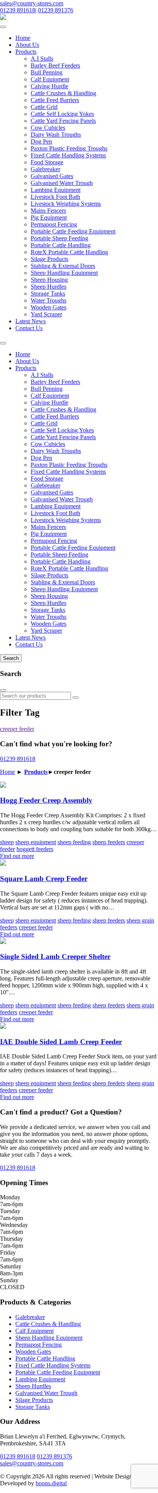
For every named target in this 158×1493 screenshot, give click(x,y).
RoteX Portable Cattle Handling (69, 252)
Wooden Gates (48, 307)
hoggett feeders (34, 849)
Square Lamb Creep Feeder (43, 879)
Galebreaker (45, 169)
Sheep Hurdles (48, 286)
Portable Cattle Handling (61, 245)
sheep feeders (108, 842)
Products (25, 51)
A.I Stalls (42, 58)
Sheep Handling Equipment (64, 273)
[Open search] (3, 343)
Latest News (30, 321)
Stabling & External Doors (63, 266)
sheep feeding (74, 842)
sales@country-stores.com (31, 3)
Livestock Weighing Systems (66, 203)
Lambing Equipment (56, 190)
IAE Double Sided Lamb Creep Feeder (61, 1042)
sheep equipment (35, 842)
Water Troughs (48, 300)
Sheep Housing (49, 279)
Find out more (17, 856)
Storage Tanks (48, 293)
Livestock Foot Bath (55, 196)
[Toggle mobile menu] (3, 27)
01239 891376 (55, 10)
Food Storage (47, 162)
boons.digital (51, 1483)
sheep (7, 842)
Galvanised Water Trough (62, 183)
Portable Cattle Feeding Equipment (73, 231)
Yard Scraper (46, 314)
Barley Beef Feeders (55, 65)
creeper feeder (17, 729)
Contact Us (29, 328)
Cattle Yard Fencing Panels (63, 120)
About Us (27, 44)
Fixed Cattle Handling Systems (68, 155)
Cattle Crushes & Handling (63, 93)
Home (22, 38)
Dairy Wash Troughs (56, 134)
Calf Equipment (50, 79)
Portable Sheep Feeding (59, 238)
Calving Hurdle (49, 86)
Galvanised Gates (52, 176)
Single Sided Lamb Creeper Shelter (55, 956)
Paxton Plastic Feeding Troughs (69, 148)
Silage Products (49, 259)
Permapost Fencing (54, 224)
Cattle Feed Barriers (55, 100)
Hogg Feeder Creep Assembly (46, 800)
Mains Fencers (48, 210)
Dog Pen (41, 141)
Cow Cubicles (48, 127)
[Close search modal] (3, 690)
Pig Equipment (49, 217)
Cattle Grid (44, 107)
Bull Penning (47, 72)
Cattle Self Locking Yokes (62, 114)
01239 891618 (17, 10)
